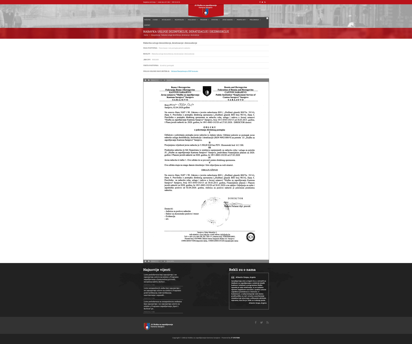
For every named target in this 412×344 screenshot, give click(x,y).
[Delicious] (267, 322)
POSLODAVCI (192, 20)
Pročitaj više (149, 285)
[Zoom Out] (161, 80)
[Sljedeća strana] (148, 80)
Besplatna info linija (149, 2)
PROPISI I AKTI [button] (241, 20)
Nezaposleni (179, 20)
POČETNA (147, 20)
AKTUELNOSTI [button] (166, 20)
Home (146, 35)
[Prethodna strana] (145, 80)
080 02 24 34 (176, 2)
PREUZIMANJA (254, 20)
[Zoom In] (164, 80)
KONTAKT (147, 25)
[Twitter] (261, 322)
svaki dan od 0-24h (164, 2)
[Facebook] (256, 322)
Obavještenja (155, 35)
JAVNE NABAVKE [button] (227, 20)
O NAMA (155, 20)
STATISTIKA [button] (214, 20)
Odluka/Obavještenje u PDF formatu (184, 71)
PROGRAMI (203, 20)
